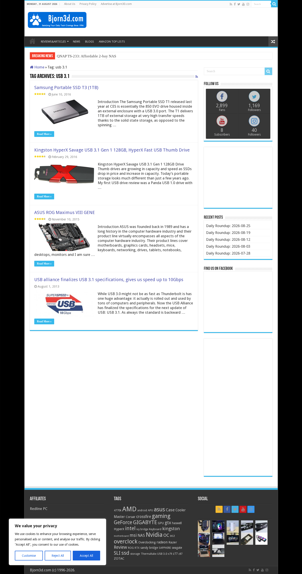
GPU (161, 523)
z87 (180, 553)
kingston (171, 528)
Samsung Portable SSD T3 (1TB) (66, 87)
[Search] (274, 4)
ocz (172, 536)
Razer (172, 542)
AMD (129, 509)
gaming (161, 516)
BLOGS (89, 41)
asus (159, 509)
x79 (170, 553)
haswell (177, 523)
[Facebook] (234, 4)
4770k (117, 510)
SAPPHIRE (165, 547)
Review (120, 547)
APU (150, 510)
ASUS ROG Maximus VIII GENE (64, 212)
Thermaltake (148, 553)
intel (130, 528)
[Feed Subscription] (196, 76)
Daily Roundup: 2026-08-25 (228, 226)
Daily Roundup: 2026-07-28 (228, 253)
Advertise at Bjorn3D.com (116, 4)
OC (166, 535)
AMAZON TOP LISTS (112, 41)
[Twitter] (239, 4)
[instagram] (248, 4)
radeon (162, 542)
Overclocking (147, 542)
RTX (137, 547)
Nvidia (154, 534)
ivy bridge (142, 529)
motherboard (121, 536)
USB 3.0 (162, 553)
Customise (29, 555)
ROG (131, 547)
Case (170, 510)
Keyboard (155, 529)
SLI (117, 553)
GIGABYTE (145, 522)
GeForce (123, 522)
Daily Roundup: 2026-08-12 (228, 239)
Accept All (86, 555)
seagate (177, 547)
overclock (126, 541)
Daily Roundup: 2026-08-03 (228, 246)
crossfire (143, 516)
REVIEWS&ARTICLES (53, 41)
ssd (125, 553)
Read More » (44, 134)
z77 (175, 553)
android (142, 510)
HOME (32, 41)
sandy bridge (149, 547)
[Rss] (231, 4)
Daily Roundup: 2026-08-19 (228, 232)
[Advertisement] (193, 22)
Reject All (58, 555)
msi (133, 535)
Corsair (130, 517)
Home (38, 67)
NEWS (76, 41)
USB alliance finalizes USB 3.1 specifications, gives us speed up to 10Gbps (108, 279)
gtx (168, 522)
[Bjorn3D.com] (57, 19)
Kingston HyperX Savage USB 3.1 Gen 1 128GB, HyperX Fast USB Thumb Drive (112, 150)
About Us (69, 4)
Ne (59, 56)
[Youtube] (243, 4)
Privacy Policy (88, 4)
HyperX (119, 529)
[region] (57, 542)
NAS (141, 535)
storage (135, 553)
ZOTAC (119, 558)
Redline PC (38, 508)
